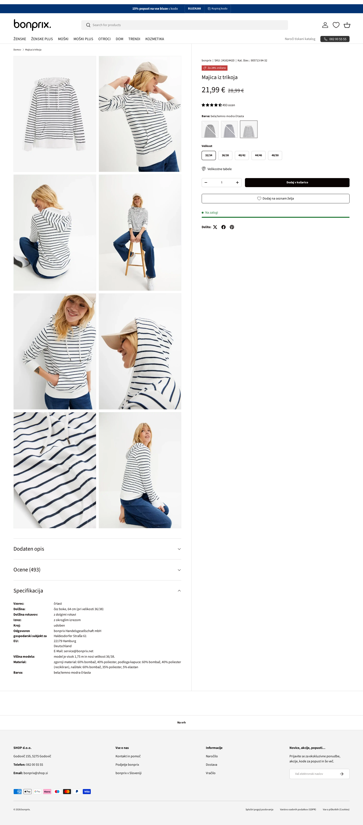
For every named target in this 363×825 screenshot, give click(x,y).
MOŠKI (63, 39)
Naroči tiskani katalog (300, 39)
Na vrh (181, 723)
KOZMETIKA (154, 39)
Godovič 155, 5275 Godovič (32, 756)
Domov (17, 50)
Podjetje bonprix (127, 764)
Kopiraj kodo (220, 9)
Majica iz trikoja (33, 50)
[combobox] (184, 25)
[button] (347, 25)
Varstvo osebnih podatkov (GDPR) (298, 809)
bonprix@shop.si (30, 773)
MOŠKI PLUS (83, 39)
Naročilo (212, 756)
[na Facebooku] (223, 227)
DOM (119, 39)
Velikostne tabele (220, 169)
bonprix (206, 60)
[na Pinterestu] (232, 227)
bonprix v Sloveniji (129, 773)
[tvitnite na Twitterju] (215, 227)
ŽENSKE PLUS (42, 39)
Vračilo (211, 773)
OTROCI (104, 39)
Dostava (211, 764)
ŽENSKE (19, 39)
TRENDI (134, 39)
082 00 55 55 (28, 764)
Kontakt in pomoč (128, 756)
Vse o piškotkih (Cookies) (336, 809)
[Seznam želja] (336, 25)
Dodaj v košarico (297, 182)
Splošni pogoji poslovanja (259, 809)
